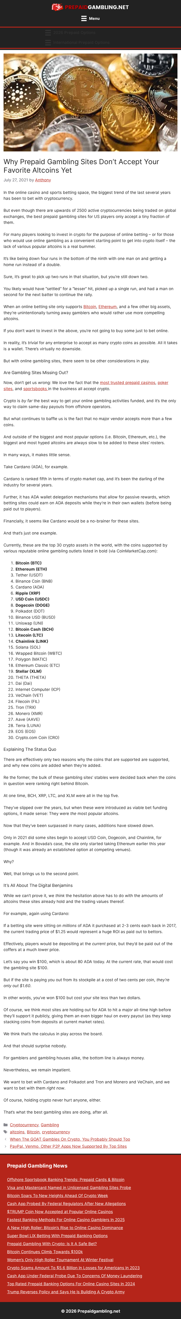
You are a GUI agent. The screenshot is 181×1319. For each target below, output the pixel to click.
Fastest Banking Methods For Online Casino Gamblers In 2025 (66, 1219)
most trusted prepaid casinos (127, 382)
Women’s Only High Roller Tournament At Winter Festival (60, 1259)
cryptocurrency (56, 1132)
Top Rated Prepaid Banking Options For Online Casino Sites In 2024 (71, 1283)
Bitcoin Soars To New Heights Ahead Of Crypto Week (57, 1195)
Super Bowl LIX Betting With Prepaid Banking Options (57, 1235)
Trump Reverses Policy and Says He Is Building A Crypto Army (66, 1292)
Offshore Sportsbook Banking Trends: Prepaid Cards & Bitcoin (65, 1179)
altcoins (17, 1132)
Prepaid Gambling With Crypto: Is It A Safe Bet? (52, 1243)
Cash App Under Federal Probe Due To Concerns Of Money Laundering (74, 1275)
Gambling (50, 1125)
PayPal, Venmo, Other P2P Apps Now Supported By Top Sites (68, 1146)
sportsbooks (35, 388)
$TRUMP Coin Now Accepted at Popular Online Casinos (60, 1211)
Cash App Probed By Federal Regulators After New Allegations (66, 1203)
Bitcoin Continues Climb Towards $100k (45, 1251)
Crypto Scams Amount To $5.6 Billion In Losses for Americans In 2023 (73, 1267)
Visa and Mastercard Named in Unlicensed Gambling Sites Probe (69, 1187)
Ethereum (108, 306)
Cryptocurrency (24, 1125)
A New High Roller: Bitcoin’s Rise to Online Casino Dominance (65, 1227)
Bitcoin (89, 306)
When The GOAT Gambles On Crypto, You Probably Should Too (70, 1139)
